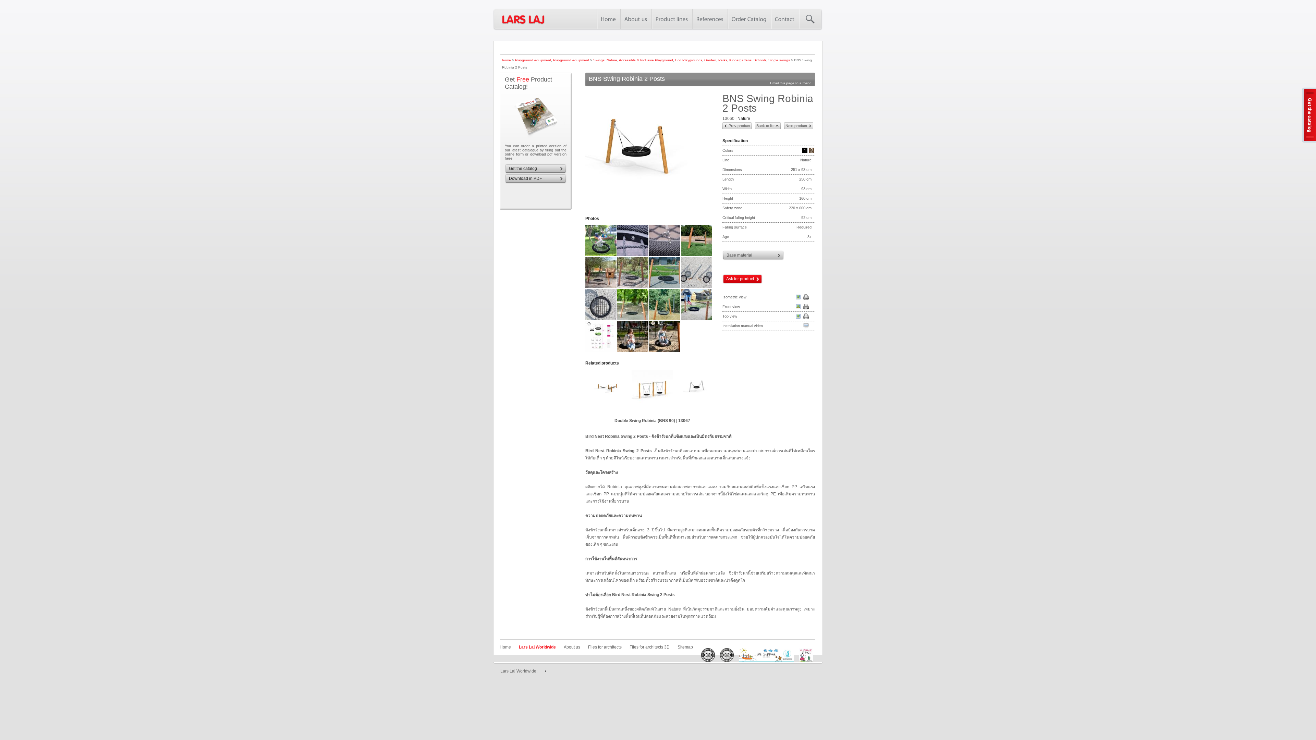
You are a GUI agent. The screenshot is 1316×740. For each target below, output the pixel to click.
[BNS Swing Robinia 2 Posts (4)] (665, 255)
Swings (599, 60)
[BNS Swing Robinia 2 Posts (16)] (665, 351)
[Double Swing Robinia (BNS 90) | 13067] (639, 392)
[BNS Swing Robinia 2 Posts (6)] (601, 287)
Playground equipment (533, 60)
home (506, 60)
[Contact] (785, 19)
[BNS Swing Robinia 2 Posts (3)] (633, 255)
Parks (722, 60)
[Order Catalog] (749, 19)
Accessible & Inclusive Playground (646, 60)
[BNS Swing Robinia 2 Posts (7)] (633, 287)
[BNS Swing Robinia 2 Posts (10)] (601, 319)
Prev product (739, 126)
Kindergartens (740, 60)
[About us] (635, 19)
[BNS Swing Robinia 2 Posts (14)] (601, 351)
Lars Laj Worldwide (537, 647)
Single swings (779, 60)
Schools (760, 60)
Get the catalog (523, 168)
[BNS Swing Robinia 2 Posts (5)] (697, 255)
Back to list (765, 126)
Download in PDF (525, 178)
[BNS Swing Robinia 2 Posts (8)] (665, 287)
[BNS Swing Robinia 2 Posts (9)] (697, 287)
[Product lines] (671, 19)
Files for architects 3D (650, 647)
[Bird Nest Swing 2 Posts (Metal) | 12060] (683, 392)
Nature (612, 60)
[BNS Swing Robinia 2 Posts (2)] (601, 255)
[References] (710, 19)
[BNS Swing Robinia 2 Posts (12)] (665, 319)
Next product (796, 126)
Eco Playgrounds (688, 60)
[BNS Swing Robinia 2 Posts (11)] (633, 319)
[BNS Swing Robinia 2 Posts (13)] (697, 319)
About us (572, 647)
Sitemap (685, 647)
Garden (710, 60)
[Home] (608, 19)
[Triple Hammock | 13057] (594, 392)
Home (505, 647)
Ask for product (740, 278)
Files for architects (605, 647)
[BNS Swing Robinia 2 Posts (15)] (633, 351)
